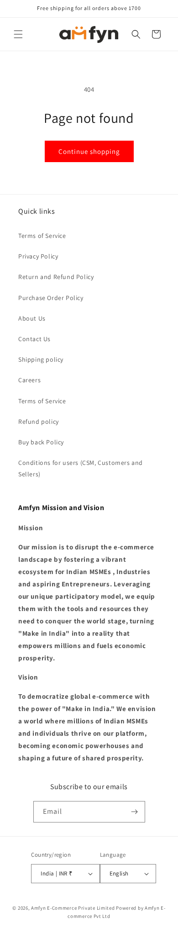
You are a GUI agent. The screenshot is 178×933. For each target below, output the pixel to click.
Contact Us (34, 339)
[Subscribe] (135, 811)
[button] (18, 34)
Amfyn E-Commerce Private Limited (73, 908)
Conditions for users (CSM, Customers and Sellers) (80, 468)
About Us (32, 318)
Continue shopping (89, 151)
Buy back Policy (41, 442)
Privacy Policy (38, 256)
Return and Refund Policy (56, 277)
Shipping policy (40, 359)
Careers (29, 380)
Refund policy (38, 421)
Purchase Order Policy (51, 298)
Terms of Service (42, 236)
